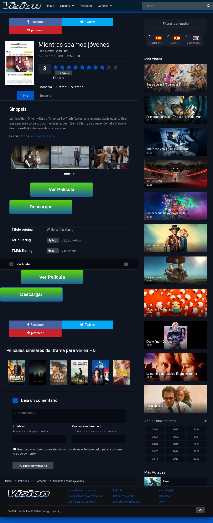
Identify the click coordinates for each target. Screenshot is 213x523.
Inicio (50, 6)
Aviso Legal (166, 490)
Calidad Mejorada (123, 496)
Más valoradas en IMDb (81, 501)
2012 (196, 458)
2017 (155, 451)
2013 (175, 458)
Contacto (164, 496)
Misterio (77, 87)
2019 (175, 444)
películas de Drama (42, 136)
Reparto (45, 95)
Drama (61, 87)
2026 (155, 429)
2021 (196, 436)
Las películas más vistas (82, 490)
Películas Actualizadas (126, 501)
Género (103, 6)
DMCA (162, 501)
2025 (175, 429)
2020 (155, 444)
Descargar (41, 206)
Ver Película (61, 189)
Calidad (65, 6)
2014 (155, 458)
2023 (155, 436)
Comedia (45, 87)
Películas (86, 6)
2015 (196, 451)
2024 (196, 429)
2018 (196, 444)
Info (25, 95)
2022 (175, 436)
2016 (175, 451)
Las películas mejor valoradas (85, 496)
